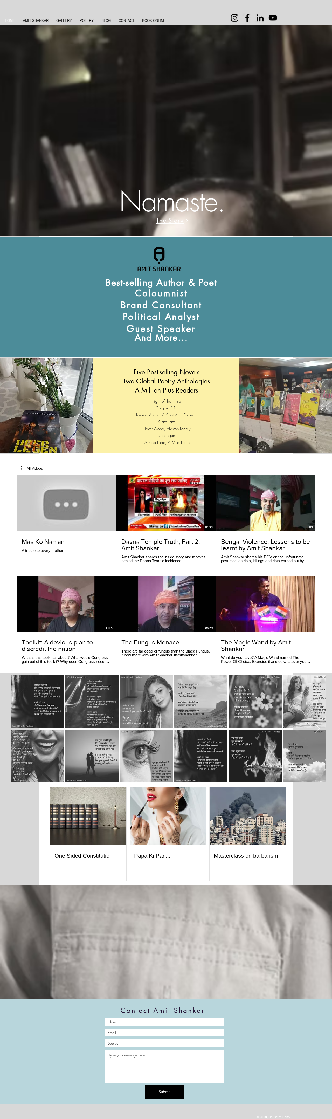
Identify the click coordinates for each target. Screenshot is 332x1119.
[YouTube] (273, 18)
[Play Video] (66, 503)
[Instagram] (235, 18)
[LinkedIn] (260, 18)
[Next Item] (317, 729)
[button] (32, 468)
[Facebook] (247, 18)
